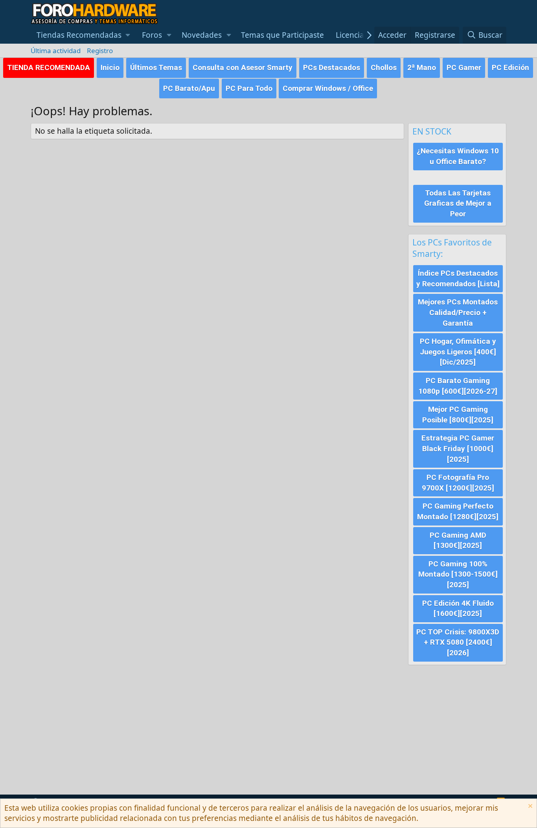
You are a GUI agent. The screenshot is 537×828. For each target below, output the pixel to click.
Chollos (384, 67)
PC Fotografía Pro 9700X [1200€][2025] (458, 482)
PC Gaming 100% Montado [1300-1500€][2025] (458, 574)
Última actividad (56, 50)
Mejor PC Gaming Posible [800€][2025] (457, 414)
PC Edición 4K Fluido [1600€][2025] (458, 608)
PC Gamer (464, 67)
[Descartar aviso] (529, 807)
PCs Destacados (331, 67)
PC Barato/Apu (189, 88)
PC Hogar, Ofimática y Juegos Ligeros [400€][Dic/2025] (458, 352)
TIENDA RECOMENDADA (48, 67)
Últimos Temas (156, 67)
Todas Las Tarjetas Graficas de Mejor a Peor (457, 203)
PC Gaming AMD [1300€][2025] (458, 540)
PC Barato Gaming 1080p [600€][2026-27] (457, 386)
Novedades (202, 35)
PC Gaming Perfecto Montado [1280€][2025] (457, 511)
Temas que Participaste (282, 35)
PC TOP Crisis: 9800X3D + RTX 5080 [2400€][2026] (457, 642)
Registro (100, 50)
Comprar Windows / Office (328, 88)
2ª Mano (421, 67)
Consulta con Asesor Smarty (242, 67)
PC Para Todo (249, 88)
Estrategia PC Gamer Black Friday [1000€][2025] (457, 448)
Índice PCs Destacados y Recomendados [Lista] (458, 278)
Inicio (110, 67)
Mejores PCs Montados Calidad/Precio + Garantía (458, 312)
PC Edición (510, 67)
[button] (83, 35)
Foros (152, 35)
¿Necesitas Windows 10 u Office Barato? (458, 156)
